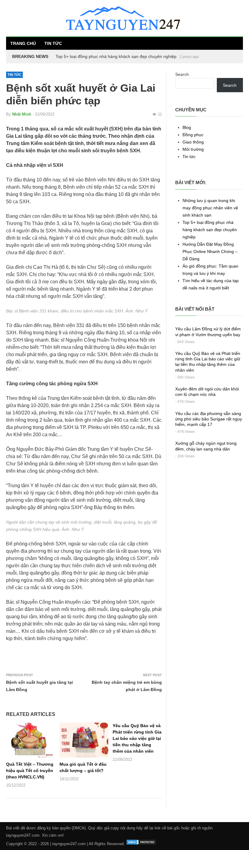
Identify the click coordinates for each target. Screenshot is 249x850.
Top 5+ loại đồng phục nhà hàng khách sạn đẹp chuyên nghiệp (209, 229)
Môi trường (193, 149)
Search (182, 74)
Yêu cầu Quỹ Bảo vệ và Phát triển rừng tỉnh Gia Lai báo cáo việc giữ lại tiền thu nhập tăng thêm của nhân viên (137, 738)
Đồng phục (192, 134)
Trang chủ (23, 43)
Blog (186, 127)
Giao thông (193, 142)
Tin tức (53, 43)
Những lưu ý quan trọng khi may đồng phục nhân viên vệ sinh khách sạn (210, 208)
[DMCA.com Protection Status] (141, 844)
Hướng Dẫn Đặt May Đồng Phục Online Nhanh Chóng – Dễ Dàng (118, 56)
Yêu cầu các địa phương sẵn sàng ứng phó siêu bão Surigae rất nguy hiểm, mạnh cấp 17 (208, 419)
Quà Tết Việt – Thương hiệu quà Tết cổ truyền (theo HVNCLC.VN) (29, 770)
